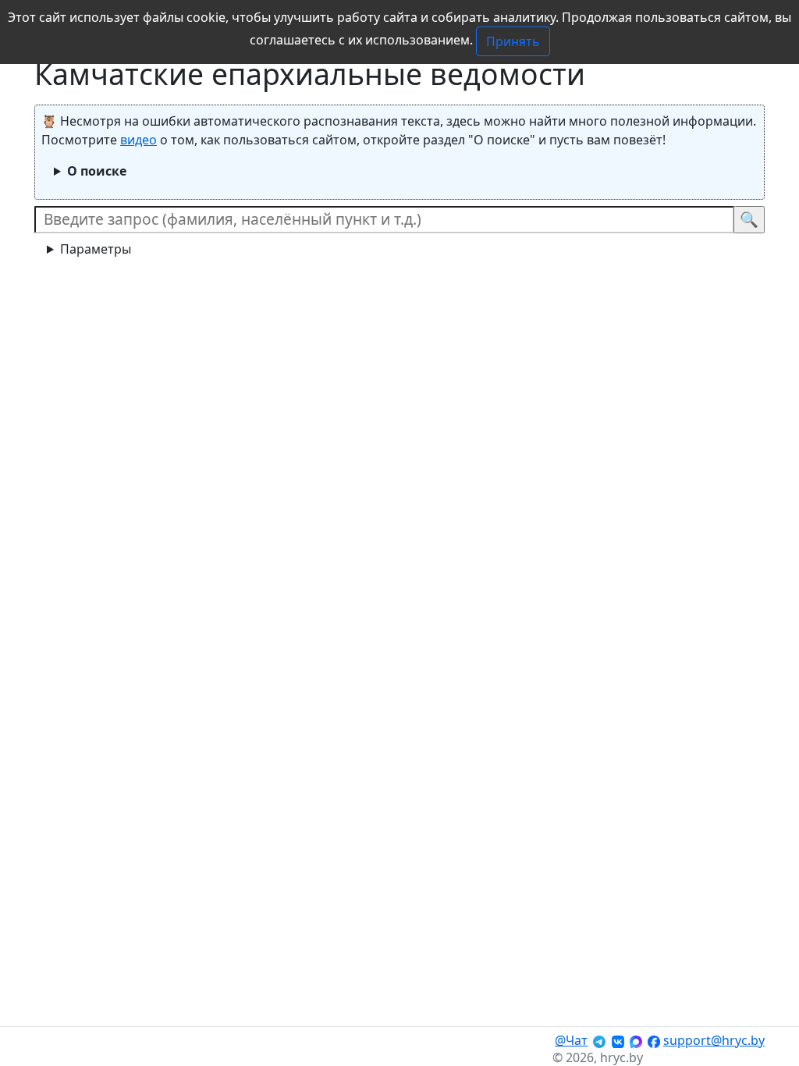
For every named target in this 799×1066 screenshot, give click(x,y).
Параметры (95, 249)
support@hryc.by (714, 1040)
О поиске (96, 170)
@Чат (571, 1040)
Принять (513, 41)
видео (138, 139)
